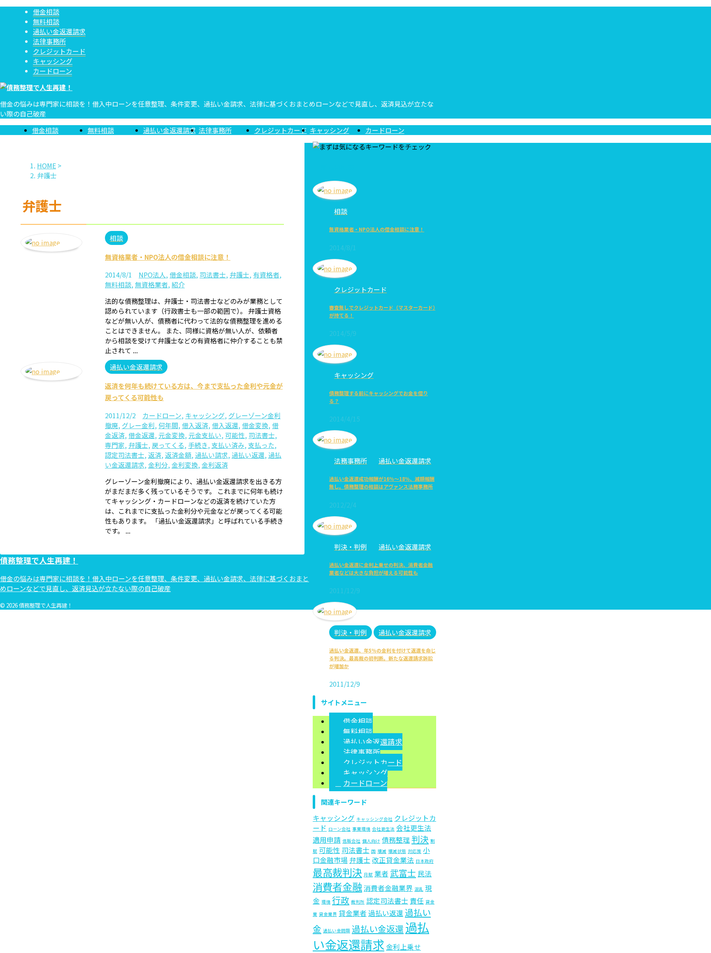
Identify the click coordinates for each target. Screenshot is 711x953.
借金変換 (255, 425)
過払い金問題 (336, 930)
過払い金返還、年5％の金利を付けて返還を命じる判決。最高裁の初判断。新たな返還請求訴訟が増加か (382, 658)
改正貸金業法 (393, 860)
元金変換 (171, 435)
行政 (340, 900)
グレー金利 (138, 425)
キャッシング (329, 130)
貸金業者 (353, 913)
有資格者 (266, 275)
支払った (261, 445)
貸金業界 (328, 914)
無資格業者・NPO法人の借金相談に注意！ (167, 257)
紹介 (178, 284)
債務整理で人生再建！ (39, 560)
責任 (417, 901)
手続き (198, 445)
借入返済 (195, 425)
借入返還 (225, 425)
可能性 (235, 435)
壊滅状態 (397, 851)
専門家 (115, 445)
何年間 (168, 425)
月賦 (368, 874)
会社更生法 (383, 829)
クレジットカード (280, 130)
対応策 (414, 851)
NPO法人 (152, 275)
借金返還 (141, 435)
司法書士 (213, 275)
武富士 (403, 873)
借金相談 (45, 130)
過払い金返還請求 (169, 130)
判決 (420, 839)
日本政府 (425, 861)
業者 (381, 873)
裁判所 (358, 902)
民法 (425, 873)
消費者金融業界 (388, 888)
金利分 (158, 465)
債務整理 (396, 840)
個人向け (371, 841)
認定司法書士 (124, 455)
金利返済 (215, 465)
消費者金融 (337, 886)
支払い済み (227, 445)
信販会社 (351, 841)
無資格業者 (151, 284)
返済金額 (178, 455)
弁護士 (239, 275)
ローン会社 (339, 829)
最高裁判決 (337, 872)
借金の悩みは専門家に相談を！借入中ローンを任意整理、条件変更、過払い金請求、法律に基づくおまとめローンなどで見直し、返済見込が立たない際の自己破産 (154, 583)
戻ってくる (168, 445)
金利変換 (185, 465)
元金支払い (204, 435)
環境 (325, 902)
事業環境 (361, 829)
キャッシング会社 (374, 819)
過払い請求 (211, 455)
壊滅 (381, 851)
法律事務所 (215, 130)
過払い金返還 (378, 929)
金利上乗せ (403, 947)
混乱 (418, 889)
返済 (154, 455)
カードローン (384, 130)
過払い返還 (248, 455)
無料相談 (101, 130)
